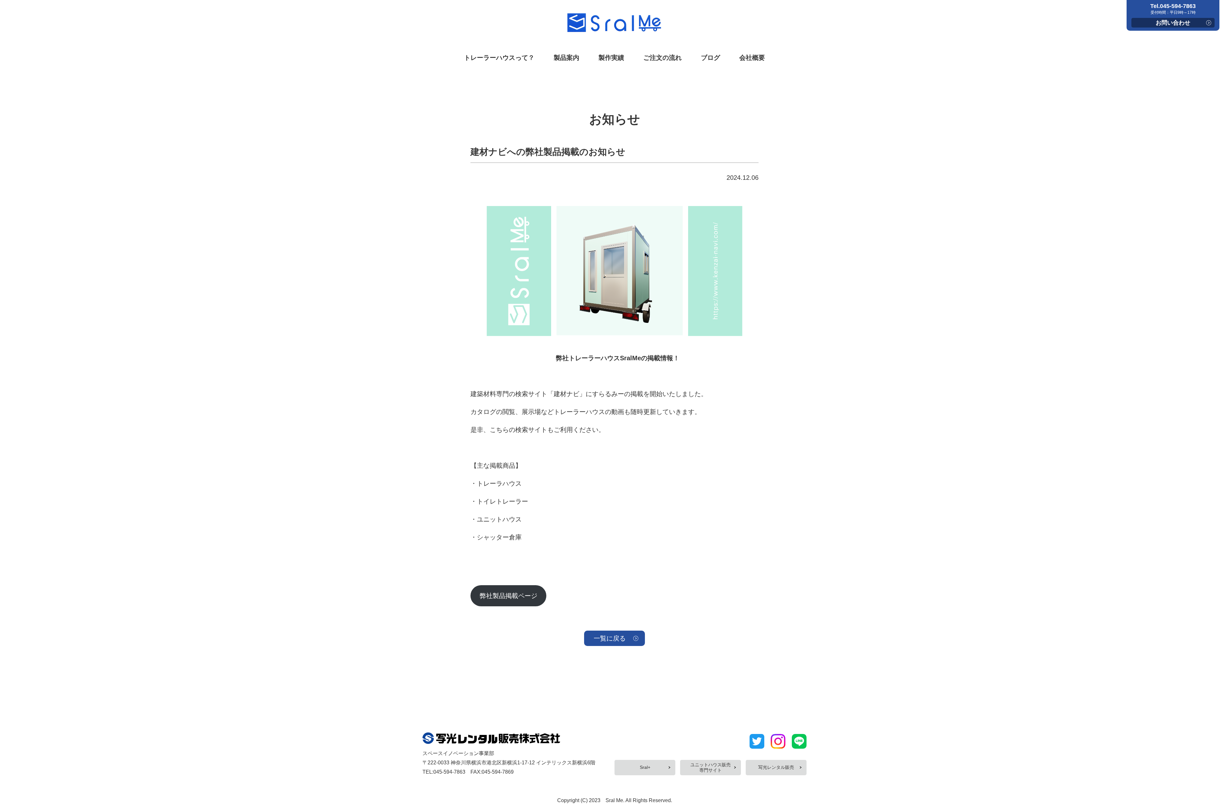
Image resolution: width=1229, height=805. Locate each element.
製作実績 (611, 57)
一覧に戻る (610, 638)
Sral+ (645, 767)
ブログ (710, 57)
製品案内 (566, 57)
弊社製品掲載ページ (508, 595)
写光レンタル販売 (776, 767)
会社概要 (752, 57)
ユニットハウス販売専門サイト (710, 767)
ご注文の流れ (662, 57)
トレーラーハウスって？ (499, 57)
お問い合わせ (1173, 23)
